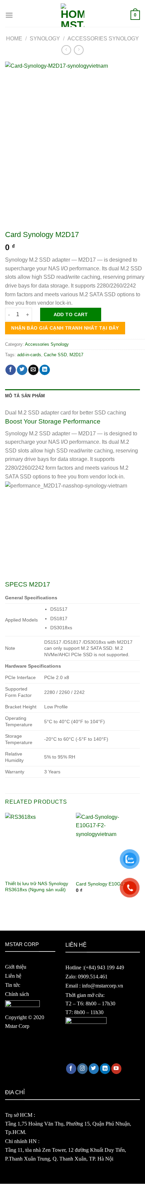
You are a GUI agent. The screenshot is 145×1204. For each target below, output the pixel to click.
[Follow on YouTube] (116, 1068)
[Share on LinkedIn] (44, 370)
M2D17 (76, 354)
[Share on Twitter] (22, 370)
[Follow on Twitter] (94, 1068)
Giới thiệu (15, 967)
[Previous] (4, 859)
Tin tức (12, 985)
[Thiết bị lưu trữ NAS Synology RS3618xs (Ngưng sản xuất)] (37, 845)
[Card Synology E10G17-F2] (108, 845)
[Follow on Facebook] (71, 1068)
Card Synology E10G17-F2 (105, 884)
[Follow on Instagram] (82, 1068)
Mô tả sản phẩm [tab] (25, 395)
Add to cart (71, 314)
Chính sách (17, 994)
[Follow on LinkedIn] (105, 1068)
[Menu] (9, 15)
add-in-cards (29, 354)
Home (14, 38)
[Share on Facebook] (10, 370)
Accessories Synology (103, 38)
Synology (45, 38)
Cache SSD (55, 354)
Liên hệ (13, 976)
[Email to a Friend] (33, 370)
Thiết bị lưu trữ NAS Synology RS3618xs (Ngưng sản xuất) (36, 886)
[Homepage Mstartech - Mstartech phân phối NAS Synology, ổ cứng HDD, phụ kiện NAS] (72, 15)
